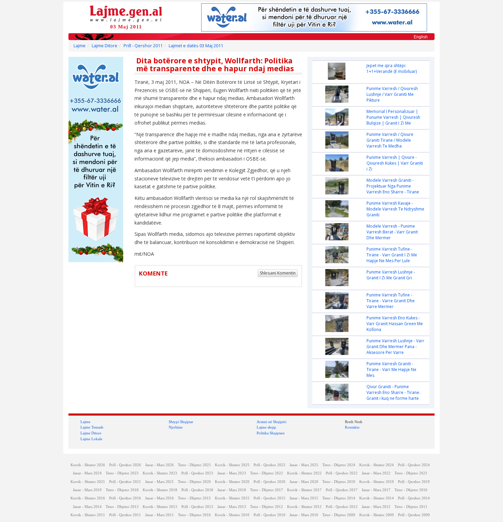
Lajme (80, 46)
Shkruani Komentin (278, 273)
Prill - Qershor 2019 (414, 482)
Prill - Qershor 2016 (125, 498)
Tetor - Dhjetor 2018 (122, 490)
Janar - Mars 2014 (87, 507)
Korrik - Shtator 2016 (87, 498)
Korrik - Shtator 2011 (87, 515)
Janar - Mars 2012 (376, 507)
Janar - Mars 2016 (159, 498)
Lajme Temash (91, 427)
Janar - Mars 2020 (303, 482)
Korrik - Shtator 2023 (160, 473)
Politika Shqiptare (271, 433)
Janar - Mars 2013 (231, 507)
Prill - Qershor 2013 (197, 507)
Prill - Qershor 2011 (143, 46)
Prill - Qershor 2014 (414, 498)
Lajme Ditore (104, 46)
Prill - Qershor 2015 (269, 498)
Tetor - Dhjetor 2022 (266, 473)
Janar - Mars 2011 (159, 515)
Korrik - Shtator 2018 (160, 490)
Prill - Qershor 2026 (125, 465)
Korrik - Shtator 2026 (87, 465)
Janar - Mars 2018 (231, 490)
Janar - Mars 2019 (87, 490)
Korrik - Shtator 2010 (232, 515)
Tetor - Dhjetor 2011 (411, 507)
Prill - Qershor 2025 (269, 465)
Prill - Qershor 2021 (125, 482)
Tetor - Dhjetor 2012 (266, 507)
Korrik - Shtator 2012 (304, 507)
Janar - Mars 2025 (303, 465)
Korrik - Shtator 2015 (232, 498)
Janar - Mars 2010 (303, 515)
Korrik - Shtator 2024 (376, 465)
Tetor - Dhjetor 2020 (194, 482)
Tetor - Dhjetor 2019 (338, 482)
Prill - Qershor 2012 (342, 507)
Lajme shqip (266, 427)
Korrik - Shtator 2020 (232, 482)
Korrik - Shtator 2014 (376, 498)
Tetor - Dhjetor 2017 (266, 490)
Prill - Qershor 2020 (269, 482)
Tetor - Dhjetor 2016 (411, 490)
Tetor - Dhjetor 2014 (338, 498)
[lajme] (126, 13)
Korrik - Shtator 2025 (232, 465)
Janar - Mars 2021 (159, 482)
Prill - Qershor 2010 (269, 515)
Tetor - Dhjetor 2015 (194, 498)
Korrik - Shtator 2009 (376, 515)
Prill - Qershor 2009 (414, 515)
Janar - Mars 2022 (376, 473)
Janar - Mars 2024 (87, 473)
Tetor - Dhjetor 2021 (411, 473)
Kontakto (352, 427)
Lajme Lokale (91, 439)
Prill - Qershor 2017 (342, 490)
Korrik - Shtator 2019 (376, 482)
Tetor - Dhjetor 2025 (194, 465)
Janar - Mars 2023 (231, 473)
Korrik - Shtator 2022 (304, 473)
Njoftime (176, 427)
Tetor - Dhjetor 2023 (122, 473)
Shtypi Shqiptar (181, 422)
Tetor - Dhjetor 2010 (194, 515)
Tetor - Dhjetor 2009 (338, 515)
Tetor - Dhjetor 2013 (122, 507)
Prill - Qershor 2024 (414, 465)
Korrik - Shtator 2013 (160, 507)
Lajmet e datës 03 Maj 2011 (196, 46)
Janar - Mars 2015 (303, 498)
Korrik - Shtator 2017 (304, 490)
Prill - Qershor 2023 (197, 473)
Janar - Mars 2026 (159, 465)
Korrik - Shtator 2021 (87, 482)
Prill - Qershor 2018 (197, 490)
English (421, 37)
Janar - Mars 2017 (376, 490)
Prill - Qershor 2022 (342, 473)
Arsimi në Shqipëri (271, 422)
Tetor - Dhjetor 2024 (338, 465)
